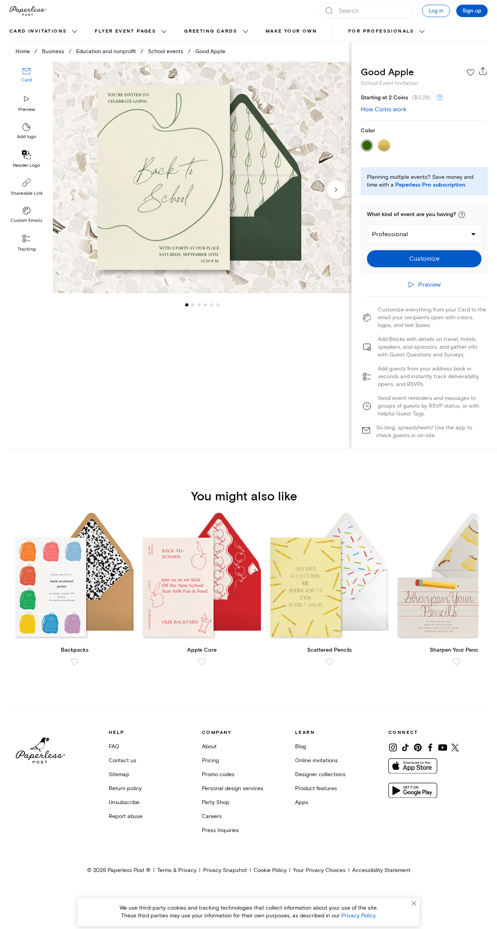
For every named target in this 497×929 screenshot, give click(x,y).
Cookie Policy (270, 870)
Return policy (125, 788)
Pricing (210, 760)
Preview (26, 109)
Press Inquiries (220, 830)
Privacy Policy (358, 915)
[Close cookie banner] (414, 903)
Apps (301, 802)
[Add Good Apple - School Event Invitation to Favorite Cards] (470, 72)
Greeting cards (211, 31)
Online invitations (316, 760)
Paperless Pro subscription (430, 185)
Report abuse (125, 816)
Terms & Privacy (176, 870)
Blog (300, 746)
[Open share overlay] (483, 71)
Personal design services (232, 788)
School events (165, 51)
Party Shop (215, 802)
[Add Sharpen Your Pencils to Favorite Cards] (456, 661)
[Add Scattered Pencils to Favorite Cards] (329, 661)
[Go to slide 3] (193, 304)
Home (23, 51)
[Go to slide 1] (186, 304)
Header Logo (26, 165)
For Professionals (381, 31)
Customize (424, 259)
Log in (436, 10)
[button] (462, 214)
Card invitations (38, 31)
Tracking (26, 249)
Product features (316, 788)
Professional (390, 234)
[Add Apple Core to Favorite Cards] (202, 661)
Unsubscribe (124, 802)
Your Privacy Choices (319, 870)
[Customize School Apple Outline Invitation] (201, 177)
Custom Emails (26, 220)
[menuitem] (44, 31)
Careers (212, 816)
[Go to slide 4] (199, 304)
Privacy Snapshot (225, 870)
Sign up (471, 10)
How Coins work (384, 109)
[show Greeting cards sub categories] (245, 32)
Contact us (122, 760)
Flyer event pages (125, 31)
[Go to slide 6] (211, 304)
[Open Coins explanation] (439, 98)
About (209, 746)
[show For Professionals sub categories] (422, 32)
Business (53, 51)
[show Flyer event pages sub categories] (164, 32)
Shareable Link (26, 193)
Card (26, 80)
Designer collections (320, 774)
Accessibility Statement (381, 870)
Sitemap (119, 774)
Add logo (26, 137)
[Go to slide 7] (217, 304)
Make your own (291, 31)
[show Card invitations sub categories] (74, 32)
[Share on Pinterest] (417, 747)
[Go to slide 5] (205, 304)
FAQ (114, 746)
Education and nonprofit (106, 51)
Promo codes (218, 774)
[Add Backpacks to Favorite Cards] (74, 661)
